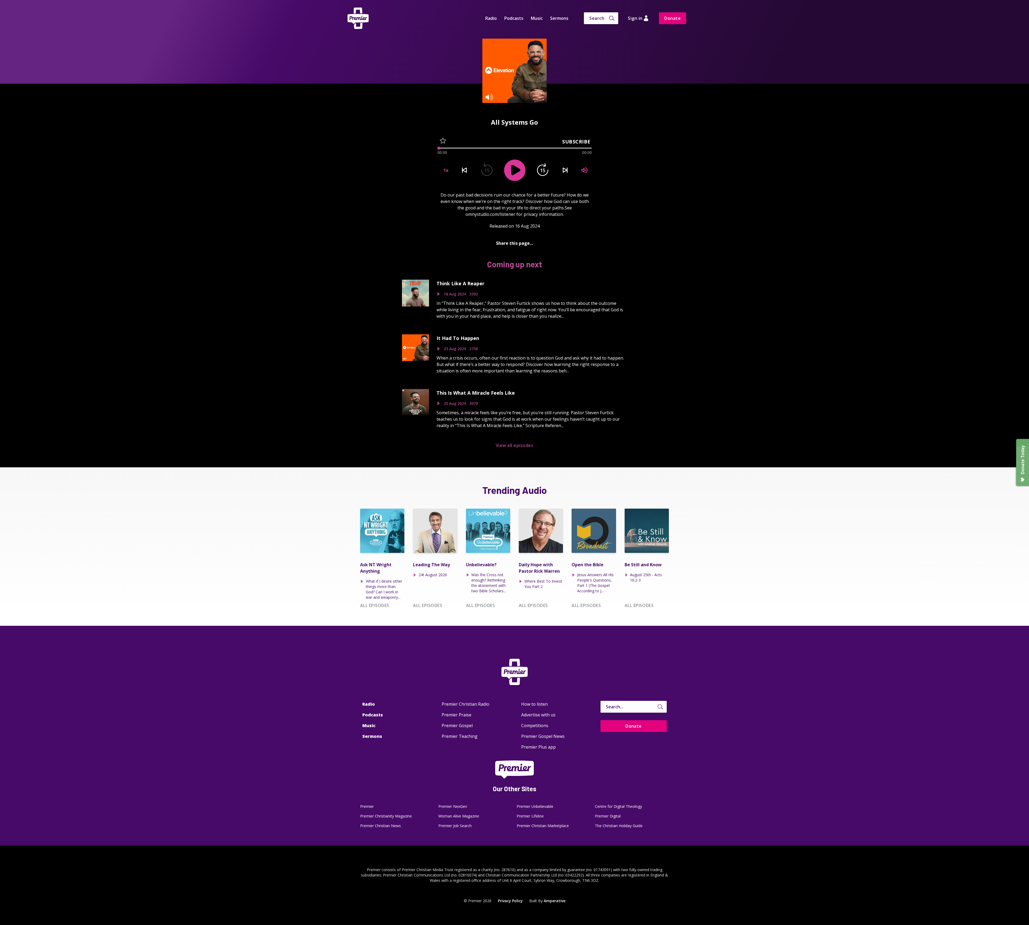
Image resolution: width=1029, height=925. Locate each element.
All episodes (374, 605)
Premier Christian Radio (465, 704)
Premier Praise (456, 715)
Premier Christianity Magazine (386, 816)
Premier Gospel (457, 725)
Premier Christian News (380, 825)
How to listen (534, 704)
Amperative (554, 900)
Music (537, 18)
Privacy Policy (510, 900)
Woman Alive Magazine (458, 816)
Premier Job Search (455, 825)
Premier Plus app (538, 747)
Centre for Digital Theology (618, 806)
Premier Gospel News (543, 736)
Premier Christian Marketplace (543, 825)
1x (445, 170)
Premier (367, 806)
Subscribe (576, 141)
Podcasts (513, 18)
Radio (491, 18)
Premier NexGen (452, 806)
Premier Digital (608, 816)
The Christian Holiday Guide (619, 825)
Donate (672, 18)
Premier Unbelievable (535, 806)
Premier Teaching (460, 736)
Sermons (559, 18)
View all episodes (514, 445)
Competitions (534, 725)
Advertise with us (538, 715)
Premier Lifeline (530, 816)
